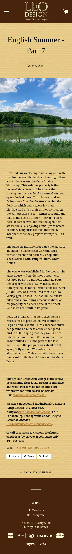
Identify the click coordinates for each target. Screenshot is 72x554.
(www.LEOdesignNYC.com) (29, 394)
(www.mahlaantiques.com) (34, 411)
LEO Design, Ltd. (41, 522)
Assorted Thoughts (33, 447)
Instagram (38, 515)
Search (36, 502)
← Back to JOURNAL (36, 472)
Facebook (38, 510)
